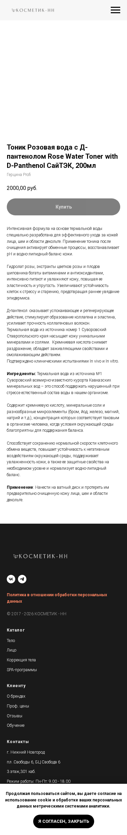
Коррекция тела (21, 660)
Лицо (11, 650)
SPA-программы (22, 669)
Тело (11, 640)
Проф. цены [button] (18, 706)
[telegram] (22, 579)
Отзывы (14, 716)
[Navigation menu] (115, 10)
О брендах (16, 696)
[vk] (11, 579)
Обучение (15, 725)
